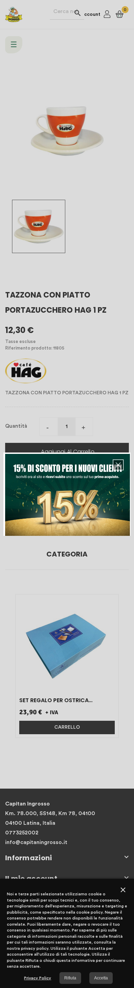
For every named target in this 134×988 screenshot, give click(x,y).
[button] (118, 464)
